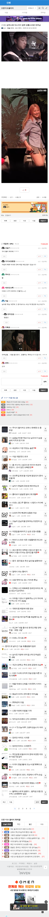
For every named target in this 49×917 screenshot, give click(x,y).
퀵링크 (29, 863)
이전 (24, 221)
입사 (4, 28)
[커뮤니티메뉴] (2, 2)
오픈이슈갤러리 (7, 8)
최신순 (17, 244)
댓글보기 (43, 390)
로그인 (14, 863)
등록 (45, 381)
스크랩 (44, 197)
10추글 (43, 12)
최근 (4, 802)
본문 (15, 221)
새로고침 (45, 244)
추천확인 (4, 197)
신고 (11, 197)
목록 (5, 221)
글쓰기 (46, 8)
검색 (37, 802)
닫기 (46, 901)
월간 (30, 824)
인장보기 (8, 215)
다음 (33, 221)
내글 (6, 12)
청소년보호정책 (36, 866)
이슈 (42, 824)
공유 (38, 197)
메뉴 (2, 215)
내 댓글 (24, 12)
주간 (18, 824)
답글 (4, 256)
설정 (35, 863)
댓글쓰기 (43, 221)
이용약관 (10, 866)
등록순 (11, 244)
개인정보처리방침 (22, 866)
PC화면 (22, 863)
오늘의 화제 (7, 824)
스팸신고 (18, 197)
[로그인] (41, 2)
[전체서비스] (46, 2)
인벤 (9, 3)
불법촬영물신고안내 (24, 869)
